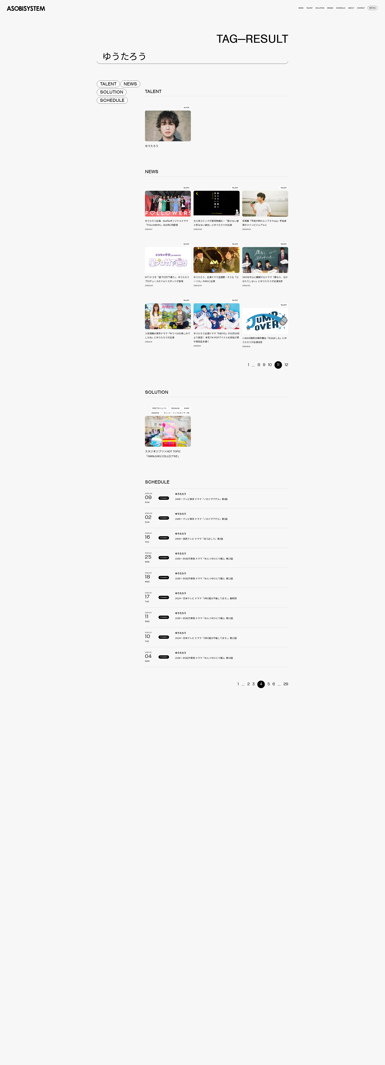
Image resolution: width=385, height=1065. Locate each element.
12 (286, 365)
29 (285, 684)
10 (270, 365)
